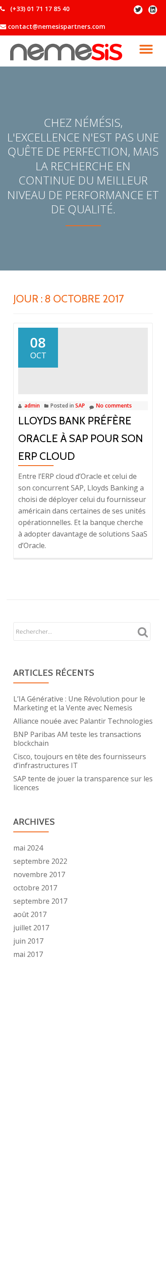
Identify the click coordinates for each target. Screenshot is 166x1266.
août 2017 (29, 914)
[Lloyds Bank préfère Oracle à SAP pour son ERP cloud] (83, 357)
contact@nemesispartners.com (55, 26)
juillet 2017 (31, 928)
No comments (114, 405)
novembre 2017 (39, 874)
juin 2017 (28, 941)
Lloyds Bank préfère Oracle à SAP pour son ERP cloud (80, 438)
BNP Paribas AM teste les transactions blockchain (77, 738)
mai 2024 (28, 848)
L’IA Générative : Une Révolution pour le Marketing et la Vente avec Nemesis (79, 703)
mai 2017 (28, 954)
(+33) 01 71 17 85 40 (38, 8)
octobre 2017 (35, 888)
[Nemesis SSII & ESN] (67, 51)
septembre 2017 (40, 901)
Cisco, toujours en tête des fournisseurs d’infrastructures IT (79, 761)
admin (32, 405)
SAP (80, 405)
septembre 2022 (40, 861)
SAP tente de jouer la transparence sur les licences (83, 783)
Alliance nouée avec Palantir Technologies (83, 721)
